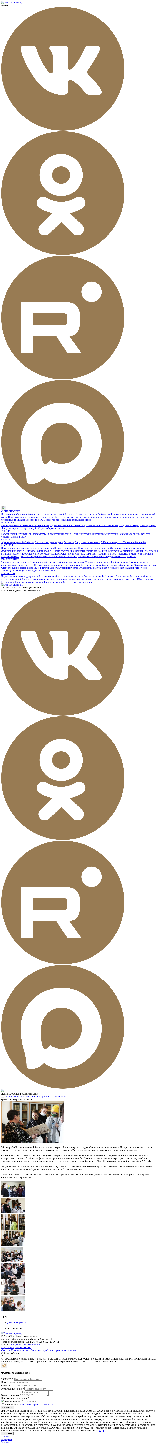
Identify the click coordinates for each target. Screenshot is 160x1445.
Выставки (69, 542)
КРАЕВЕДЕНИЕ (10, 559)
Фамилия (7, 1378)
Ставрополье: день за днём (49, 542)
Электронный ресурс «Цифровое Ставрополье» (26, 550)
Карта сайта (7, 1347)
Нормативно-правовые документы (19, 576)
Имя (4, 1382)
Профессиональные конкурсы (121, 579)
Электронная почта (12, 1388)
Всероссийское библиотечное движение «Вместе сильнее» (70, 576)
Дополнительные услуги (104, 534)
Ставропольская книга (72, 562)
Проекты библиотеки (99, 514)
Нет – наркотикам (126, 556)
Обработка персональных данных (62, 519)
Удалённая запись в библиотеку (68, 525)
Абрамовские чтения (145, 565)
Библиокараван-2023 (55, 582)
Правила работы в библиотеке (102, 525)
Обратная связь (55, 528)
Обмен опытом (145, 579)
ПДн (101, 1430)
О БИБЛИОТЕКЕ (10, 511)
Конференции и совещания (60, 579)
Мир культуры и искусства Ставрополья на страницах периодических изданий (92, 567)
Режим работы (9, 525)
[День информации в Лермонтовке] (32, 1142)
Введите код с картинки (15, 1398)
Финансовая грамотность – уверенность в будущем (89, 556)
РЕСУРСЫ (7, 545)
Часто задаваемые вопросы (74, 517)
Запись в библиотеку (39, 525)
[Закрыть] (4, 1365)
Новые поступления (63, 550)
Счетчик (5, 1350)
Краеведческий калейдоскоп (41, 570)
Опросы (42, 528)
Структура (81, 514)
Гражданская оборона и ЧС (28, 519)
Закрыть (5, 1436)
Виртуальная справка (104, 553)
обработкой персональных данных (37, 1404)
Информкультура (84, 553)
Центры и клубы (29, 528)
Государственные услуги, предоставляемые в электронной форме (36, 534)
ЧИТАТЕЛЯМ (9, 522)
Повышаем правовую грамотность (135, 553)
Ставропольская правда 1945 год (102, 562)
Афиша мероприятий (12, 542)
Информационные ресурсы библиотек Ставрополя (47, 553)
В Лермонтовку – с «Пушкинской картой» (123, 542)
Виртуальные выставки (87, 542)
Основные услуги (81, 534)
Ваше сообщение (11, 1395)
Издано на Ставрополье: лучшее (127, 548)
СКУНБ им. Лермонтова (17, 1096)
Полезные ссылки (20, 1350)
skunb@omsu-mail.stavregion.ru (25, 1344)
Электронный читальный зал (93, 548)
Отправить (7, 1408)
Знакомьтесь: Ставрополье (15, 562)
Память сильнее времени (50, 565)
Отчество (6, 1385)
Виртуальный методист (79, 582)
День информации (17, 1322)
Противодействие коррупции (105, 517)
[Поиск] (9, 508)
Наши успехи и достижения (23, 517)
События (29, 542)
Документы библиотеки (62, 514)
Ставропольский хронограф (45, 562)
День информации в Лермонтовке (49, 1096)
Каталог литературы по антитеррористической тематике (31, 556)
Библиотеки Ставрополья (115, 576)
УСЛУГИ (6, 531)
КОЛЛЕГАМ (8, 573)
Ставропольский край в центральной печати (25, 567)
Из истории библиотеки (14, 514)
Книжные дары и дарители (125, 514)
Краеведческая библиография (117, 565)
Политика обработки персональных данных (54, 1350)
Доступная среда (10, 528)
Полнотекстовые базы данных (91, 550)
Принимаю (7, 1433)
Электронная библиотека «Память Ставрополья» (51, 548)
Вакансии (85, 519)
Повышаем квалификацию (89, 579)
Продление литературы (131, 525)
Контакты (22, 525)
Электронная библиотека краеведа (82, 565)
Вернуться (6, 1439)
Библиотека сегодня (38, 514)
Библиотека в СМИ (49, 517)
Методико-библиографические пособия (22, 582)
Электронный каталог (13, 548)
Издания (138, 550)
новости (5, 539)
